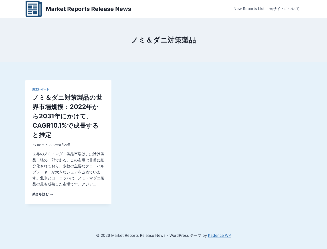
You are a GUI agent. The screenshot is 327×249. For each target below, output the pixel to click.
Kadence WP (219, 235)
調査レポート (40, 89)
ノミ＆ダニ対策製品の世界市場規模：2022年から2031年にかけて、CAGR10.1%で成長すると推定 (67, 116)
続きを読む (42, 194)
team (40, 145)
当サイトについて (284, 8)
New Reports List (249, 8)
